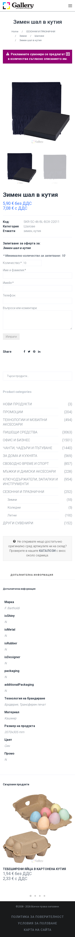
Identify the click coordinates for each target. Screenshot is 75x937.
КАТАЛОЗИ (47, 551)
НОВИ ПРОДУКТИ (17, 404)
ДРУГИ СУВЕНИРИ (18, 523)
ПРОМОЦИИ (13, 412)
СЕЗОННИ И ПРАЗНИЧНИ (40, 31)
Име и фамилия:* (14, 270)
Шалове (39, 35)
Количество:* (12, 263)
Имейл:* (8, 283)
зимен (28, 231)
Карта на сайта (37, 930)
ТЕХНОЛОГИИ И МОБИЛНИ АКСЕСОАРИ (25, 422)
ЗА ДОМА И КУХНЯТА (20, 456)
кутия (37, 231)
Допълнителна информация (31, 575)
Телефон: (9, 295)
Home (15, 31)
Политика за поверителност (37, 917)
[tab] (31, 577)
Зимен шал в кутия (37, 22)
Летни (12, 515)
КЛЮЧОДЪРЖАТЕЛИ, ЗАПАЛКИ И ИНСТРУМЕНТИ (30, 481)
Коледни (14, 507)
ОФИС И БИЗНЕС (16, 440)
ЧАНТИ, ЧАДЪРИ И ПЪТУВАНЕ (27, 448)
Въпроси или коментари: (20, 308)
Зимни (23, 35)
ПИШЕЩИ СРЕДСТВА (20, 432)
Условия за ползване (37, 923)
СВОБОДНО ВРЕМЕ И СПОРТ (26, 464)
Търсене (68, 376)
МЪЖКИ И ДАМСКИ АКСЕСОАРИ (29, 471)
